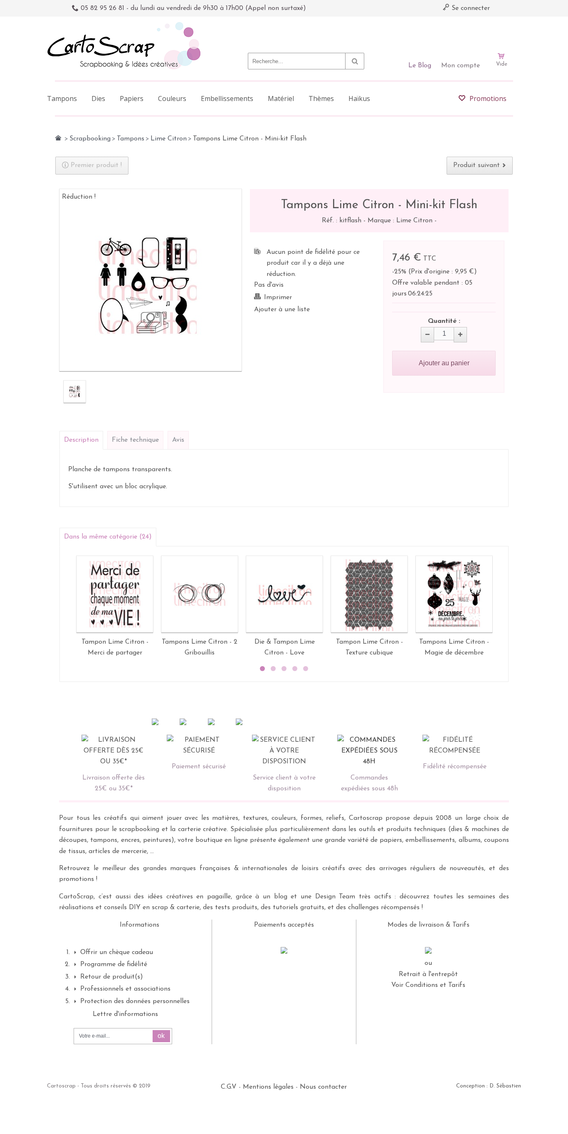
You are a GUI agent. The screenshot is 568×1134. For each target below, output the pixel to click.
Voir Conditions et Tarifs (428, 985)
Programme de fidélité (113, 964)
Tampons (130, 138)
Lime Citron (169, 138)
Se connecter (469, 8)
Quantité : (444, 321)
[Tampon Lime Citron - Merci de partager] (115, 594)
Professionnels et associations (125, 989)
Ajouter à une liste (282, 309)
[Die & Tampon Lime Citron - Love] (284, 594)
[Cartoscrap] (126, 25)
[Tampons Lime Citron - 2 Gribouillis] (200, 594)
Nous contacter (323, 1087)
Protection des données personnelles (135, 1001)
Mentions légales (268, 1087)
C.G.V (229, 1087)
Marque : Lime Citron (401, 220)
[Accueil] (58, 138)
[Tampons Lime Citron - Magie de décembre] (454, 594)
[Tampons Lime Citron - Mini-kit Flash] (75, 392)
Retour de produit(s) (111, 977)
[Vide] (501, 32)
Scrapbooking (90, 138)
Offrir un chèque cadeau (116, 952)
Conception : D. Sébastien (488, 1086)
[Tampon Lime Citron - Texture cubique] (369, 594)
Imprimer (278, 297)
